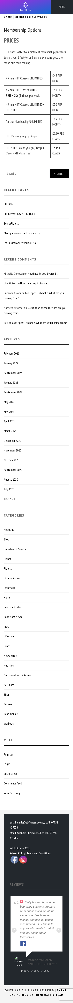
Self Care (9, 685)
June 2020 (9, 499)
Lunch (7, 646)
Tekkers (8, 704)
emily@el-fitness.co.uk (30, 822)
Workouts (9, 723)
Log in (7, 764)
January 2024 (11, 363)
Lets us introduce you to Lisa (20, 243)
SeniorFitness (11, 223)
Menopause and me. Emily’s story (22, 233)
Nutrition (9, 665)
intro (6, 626)
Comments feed (13, 783)
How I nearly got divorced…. (43, 273)
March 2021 (10, 431)
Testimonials (11, 714)
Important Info (12, 607)
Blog (6, 539)
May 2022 (9, 402)
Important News (13, 617)
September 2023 (13, 373)
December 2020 (12, 441)
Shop (7, 694)
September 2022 (13, 392)
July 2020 (9, 489)
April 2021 (9, 421)
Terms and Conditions (39, 853)
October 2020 (11, 460)
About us (9, 530)
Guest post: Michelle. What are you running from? (39, 323)
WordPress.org (12, 793)
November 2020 (12, 450)
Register (8, 754)
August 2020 (11, 479)
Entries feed (11, 774)
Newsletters (11, 656)
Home (7, 597)
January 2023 (11, 382)
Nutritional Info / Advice (17, 675)
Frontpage (9, 588)
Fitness (8, 568)
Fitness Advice (12, 578)
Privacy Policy (17, 853)
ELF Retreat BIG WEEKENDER (19, 214)
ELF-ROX (8, 204)
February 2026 (11, 353)
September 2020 (13, 470)
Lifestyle (9, 636)
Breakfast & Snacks (15, 549)
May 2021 (9, 412)
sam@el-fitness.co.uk (29, 833)
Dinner (7, 559)
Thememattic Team (48, 995)
